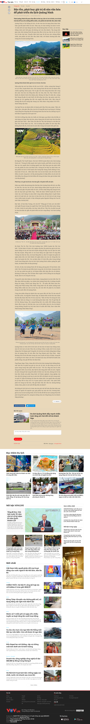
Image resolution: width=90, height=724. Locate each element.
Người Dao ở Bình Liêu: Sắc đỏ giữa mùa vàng (76, 45)
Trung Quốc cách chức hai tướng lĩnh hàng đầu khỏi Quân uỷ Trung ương (14, 549)
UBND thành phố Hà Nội (59, 705)
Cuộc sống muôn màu (58, 697)
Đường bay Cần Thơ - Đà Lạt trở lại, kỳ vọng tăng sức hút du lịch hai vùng (71, 474)
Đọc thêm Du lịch (15, 452)
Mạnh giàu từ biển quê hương (43, 703)
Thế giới (21, 2)
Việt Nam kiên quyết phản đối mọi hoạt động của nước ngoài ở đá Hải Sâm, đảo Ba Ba (24, 570)
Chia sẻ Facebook (20, 405)
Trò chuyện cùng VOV (73, 697)
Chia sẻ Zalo (31, 405)
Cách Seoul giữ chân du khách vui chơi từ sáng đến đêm (18, 474)
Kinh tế (26, 2)
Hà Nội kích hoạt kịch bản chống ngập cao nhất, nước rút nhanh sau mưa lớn (23, 674)
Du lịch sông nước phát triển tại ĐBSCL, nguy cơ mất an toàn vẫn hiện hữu (71, 496)
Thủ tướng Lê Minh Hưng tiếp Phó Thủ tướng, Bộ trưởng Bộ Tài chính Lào (52, 549)
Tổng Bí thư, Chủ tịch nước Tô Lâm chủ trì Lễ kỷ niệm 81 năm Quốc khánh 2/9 (14, 516)
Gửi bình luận (18, 439)
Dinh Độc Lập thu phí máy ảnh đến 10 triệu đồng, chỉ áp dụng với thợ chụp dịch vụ (18, 497)
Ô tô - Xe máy (32, 2)
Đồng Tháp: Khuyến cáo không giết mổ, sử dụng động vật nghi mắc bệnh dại (23, 600)
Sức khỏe (8, 701)
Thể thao (58, 2)
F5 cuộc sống (57, 693)
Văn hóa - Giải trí (50, 2)
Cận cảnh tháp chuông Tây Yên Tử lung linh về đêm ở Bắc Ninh (76, 33)
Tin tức (23, 6)
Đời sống (43, 2)
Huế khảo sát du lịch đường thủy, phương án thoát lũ (43, 496)
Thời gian (51, 443)
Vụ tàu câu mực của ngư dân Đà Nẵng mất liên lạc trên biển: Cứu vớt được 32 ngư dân (24, 631)
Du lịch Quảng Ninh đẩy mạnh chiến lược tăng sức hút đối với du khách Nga (45, 416)
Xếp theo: (46, 443)
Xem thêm (34, 685)
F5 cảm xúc (56, 696)
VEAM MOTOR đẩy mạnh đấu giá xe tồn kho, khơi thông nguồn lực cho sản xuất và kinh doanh (73, 510)
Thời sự (16, 2)
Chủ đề (56, 702)
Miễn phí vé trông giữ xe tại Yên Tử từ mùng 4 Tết (76, 38)
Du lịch (38, 2)
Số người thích (57, 443)
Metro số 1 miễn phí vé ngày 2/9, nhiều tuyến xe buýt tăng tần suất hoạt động (22, 615)
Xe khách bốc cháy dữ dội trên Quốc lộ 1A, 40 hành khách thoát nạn (73, 520)
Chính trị (8, 566)
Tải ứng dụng (63, 716)
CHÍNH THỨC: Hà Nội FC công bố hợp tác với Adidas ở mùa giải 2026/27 (22, 586)
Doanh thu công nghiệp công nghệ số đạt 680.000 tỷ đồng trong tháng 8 (23, 659)
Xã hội (7, 597)
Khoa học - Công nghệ (10, 656)
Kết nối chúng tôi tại (70, 710)
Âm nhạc (56, 699)
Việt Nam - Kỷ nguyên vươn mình (44, 701)
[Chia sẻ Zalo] (9, 10)
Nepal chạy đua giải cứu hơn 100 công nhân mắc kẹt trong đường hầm (32, 549)
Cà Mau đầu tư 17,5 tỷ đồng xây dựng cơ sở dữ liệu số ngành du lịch (44, 474)
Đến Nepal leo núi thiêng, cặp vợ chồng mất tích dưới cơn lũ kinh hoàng (22, 645)
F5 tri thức (71, 696)
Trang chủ (16, 6)
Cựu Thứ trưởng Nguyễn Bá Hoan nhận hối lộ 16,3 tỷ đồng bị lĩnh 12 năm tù (72, 516)
